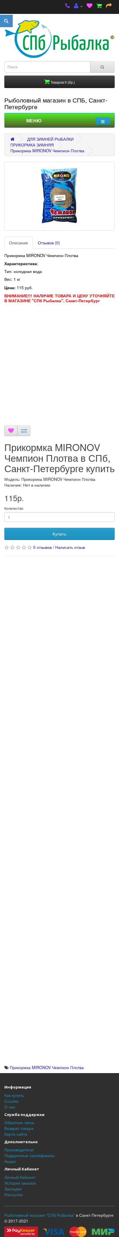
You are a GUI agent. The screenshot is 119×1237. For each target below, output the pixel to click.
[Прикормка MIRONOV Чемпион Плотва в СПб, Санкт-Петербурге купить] (59, 196)
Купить (59, 534)
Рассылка (13, 1194)
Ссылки (11, 1101)
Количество (13, 508)
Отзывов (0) (49, 242)
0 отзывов (42, 547)
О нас (9, 1107)
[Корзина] (99, 6)
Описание (18, 242)
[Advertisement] (59, 365)
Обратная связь (19, 1122)
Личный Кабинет (20, 1177)
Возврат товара (19, 1128)
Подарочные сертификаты (29, 1155)
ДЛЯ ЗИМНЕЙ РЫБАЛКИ (50, 139)
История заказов (20, 1183)
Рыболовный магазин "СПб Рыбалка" (39, 1215)
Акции (10, 1161)
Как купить (14, 1095)
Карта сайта (15, 1134)
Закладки (13, 1189)
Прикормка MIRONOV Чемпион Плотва (47, 150)
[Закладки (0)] (89, 6)
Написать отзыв (70, 547)
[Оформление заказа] (109, 6)
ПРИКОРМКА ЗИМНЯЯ (32, 145)
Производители (19, 1149)
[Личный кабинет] (78, 6)
